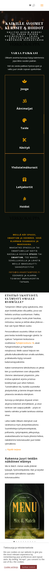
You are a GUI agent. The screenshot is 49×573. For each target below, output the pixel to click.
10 (34, 541)
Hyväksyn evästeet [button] (28, 567)
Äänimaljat (24, 108)
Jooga (25, 89)
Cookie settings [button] (11, 567)
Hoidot (24, 206)
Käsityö (24, 147)
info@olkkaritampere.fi (24, 272)
